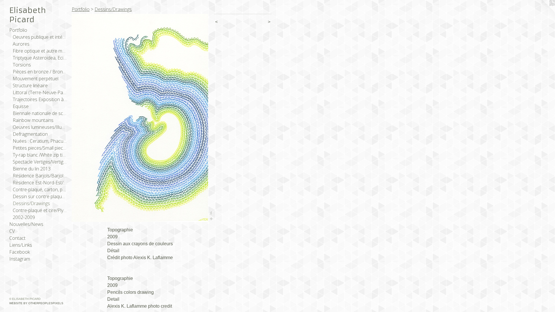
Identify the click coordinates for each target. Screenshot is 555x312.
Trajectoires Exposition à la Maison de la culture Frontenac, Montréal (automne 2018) (40, 99)
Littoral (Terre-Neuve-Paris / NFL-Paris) (40, 92)
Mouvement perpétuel (35, 78)
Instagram (19, 259)
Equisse (21, 106)
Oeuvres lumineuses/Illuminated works (40, 127)
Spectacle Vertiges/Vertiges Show (40, 162)
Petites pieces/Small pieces (40, 148)
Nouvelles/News (26, 224)
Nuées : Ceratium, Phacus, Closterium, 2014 (40, 141)
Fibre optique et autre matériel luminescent (40, 51)
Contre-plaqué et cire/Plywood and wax (40, 210)
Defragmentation (30, 134)
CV (12, 231)
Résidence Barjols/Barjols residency (40, 175)
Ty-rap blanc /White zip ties (40, 155)
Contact (17, 238)
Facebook (19, 252)
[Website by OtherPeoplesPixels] (543, 11)
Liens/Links (20, 245)
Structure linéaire (30, 85)
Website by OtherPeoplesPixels (36, 303)
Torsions (22, 65)
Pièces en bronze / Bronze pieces (40, 71)
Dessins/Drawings (31, 203)
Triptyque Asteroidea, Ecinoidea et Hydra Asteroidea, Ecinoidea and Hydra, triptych (40, 58)
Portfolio (18, 30)
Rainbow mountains (33, 120)
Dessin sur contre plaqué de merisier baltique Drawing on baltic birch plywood (40, 196)
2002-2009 (24, 217)
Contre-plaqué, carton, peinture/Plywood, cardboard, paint (40, 189)
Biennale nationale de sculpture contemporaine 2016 (40, 113)
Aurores (21, 44)
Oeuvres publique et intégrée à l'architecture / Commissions (40, 37)
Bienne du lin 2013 (32, 169)
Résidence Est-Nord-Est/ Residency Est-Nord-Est (40, 182)
